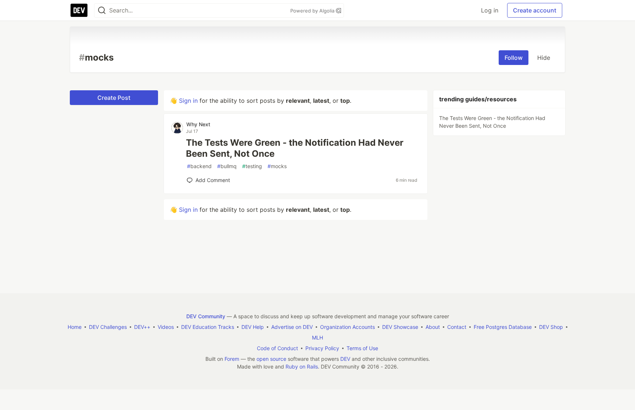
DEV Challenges (108, 327)
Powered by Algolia (313, 11)
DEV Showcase (400, 327)
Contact (456, 327)
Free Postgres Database (503, 327)
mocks (277, 166)
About (433, 327)
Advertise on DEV (292, 327)
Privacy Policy (322, 348)
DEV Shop (551, 327)
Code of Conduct (277, 348)
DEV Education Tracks (207, 327)
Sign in (188, 100)
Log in (489, 10)
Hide (543, 57)
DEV (345, 359)
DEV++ (142, 327)
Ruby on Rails (302, 366)
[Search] (101, 10)
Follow (514, 57)
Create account (534, 10)
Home (75, 327)
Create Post (113, 97)
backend (199, 166)
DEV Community (205, 316)
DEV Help (252, 327)
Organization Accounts (347, 327)
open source (271, 359)
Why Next (198, 124)
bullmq (227, 166)
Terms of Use (362, 348)
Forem (232, 359)
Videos (166, 327)
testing (252, 166)
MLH (317, 337)
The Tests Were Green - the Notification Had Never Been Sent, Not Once (294, 148)
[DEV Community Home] (79, 10)
